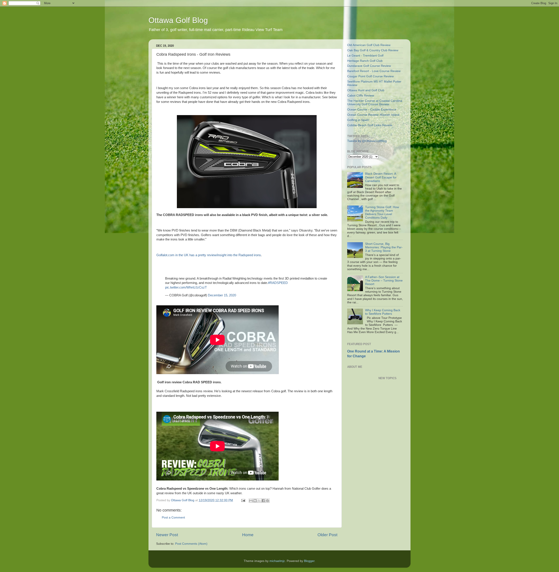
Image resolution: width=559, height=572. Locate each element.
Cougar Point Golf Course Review (370, 76)
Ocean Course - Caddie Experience (371, 109)
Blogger (309, 561)
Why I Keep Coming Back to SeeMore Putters (382, 312)
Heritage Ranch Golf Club (365, 60)
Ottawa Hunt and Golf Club (365, 90)
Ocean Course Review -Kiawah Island (373, 114)
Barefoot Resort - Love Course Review (373, 71)
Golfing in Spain (358, 120)
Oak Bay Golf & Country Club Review (372, 50)
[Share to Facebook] (263, 500)
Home (248, 534)
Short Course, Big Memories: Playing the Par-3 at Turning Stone (384, 247)
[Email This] (251, 500)
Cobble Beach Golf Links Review (369, 125)
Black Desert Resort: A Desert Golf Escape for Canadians (381, 177)
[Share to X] (259, 500)
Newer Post (167, 534)
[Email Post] (243, 500)
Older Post (327, 534)
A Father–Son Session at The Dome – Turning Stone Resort (384, 280)
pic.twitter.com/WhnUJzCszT (186, 287)
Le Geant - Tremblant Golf (365, 55)
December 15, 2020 (222, 295)
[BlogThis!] (255, 500)
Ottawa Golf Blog (178, 20)
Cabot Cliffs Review (360, 95)
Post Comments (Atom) (191, 543)
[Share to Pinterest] (267, 500)
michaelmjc (277, 561)
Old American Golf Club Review (368, 45)
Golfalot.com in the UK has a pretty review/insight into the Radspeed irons (208, 255)
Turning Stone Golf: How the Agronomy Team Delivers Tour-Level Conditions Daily (382, 212)
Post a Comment (173, 517)
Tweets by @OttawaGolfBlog (367, 141)
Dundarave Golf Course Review (369, 65)
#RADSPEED (278, 283)
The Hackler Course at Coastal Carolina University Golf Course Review (374, 102)
